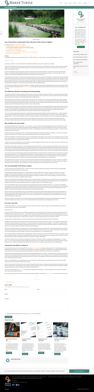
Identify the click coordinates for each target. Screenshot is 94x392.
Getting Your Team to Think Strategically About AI (15, 50)
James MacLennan (15, 359)
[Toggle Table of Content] (11, 61)
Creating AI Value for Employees (81, 59)
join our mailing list (50, 273)
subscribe (30, 313)
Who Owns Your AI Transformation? (13, 53)
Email (38, 289)
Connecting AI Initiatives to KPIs (81, 54)
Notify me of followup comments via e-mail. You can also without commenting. (24, 313)
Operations (34, 248)
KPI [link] (6, 349)
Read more (9, 352)
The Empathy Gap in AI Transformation (13, 49)
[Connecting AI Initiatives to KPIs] (12, 329)
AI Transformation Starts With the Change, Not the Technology (18, 46)
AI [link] (37, 57)
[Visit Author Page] (8, 360)
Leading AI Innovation (18, 44)
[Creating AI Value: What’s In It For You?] (60, 329)
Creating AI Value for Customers (81, 57)
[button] (89, 3)
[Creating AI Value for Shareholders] (44, 329)
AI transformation (26, 86)
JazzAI (71, 376)
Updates (75, 71)
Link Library (75, 72)
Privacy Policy (7, 389)
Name (6, 289)
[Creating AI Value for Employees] (28, 329)
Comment (7, 298)
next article (21, 269)
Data (39, 248)
